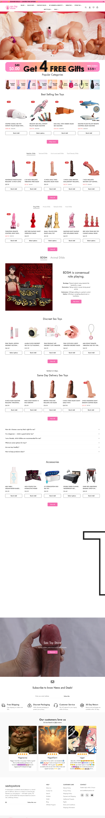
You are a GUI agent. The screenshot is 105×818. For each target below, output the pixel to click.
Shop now (52, 652)
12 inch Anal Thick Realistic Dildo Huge (51, 181)
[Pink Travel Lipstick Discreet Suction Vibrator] (13, 332)
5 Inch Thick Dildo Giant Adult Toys (71, 402)
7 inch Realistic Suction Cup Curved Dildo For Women (90, 181)
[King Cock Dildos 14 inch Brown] (33, 389)
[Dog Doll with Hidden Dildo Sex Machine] (64, 110)
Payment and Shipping (69, 796)
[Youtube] (92, 795)
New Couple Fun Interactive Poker (31, 487)
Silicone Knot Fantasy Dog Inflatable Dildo (71, 232)
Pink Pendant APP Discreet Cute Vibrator (52, 344)
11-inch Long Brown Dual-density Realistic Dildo (71, 181)
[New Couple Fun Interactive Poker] (33, 475)
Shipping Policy (67, 793)
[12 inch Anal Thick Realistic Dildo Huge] (52, 168)
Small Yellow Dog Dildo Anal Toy (50, 232)
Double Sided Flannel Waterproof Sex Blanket (71, 488)
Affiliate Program (51, 805)
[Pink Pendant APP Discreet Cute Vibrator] (52, 332)
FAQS (47, 799)
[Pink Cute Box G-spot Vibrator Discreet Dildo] (71, 332)
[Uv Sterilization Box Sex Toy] (52, 475)
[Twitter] (87, 795)
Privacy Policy (67, 791)
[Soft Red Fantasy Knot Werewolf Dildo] (33, 220)
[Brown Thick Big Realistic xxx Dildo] (52, 389)
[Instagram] (82, 795)
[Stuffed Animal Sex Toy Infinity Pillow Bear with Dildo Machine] (16, 110)
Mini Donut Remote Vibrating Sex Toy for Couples (90, 344)
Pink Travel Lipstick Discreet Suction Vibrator (12, 344)
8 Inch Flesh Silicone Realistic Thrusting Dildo (12, 402)
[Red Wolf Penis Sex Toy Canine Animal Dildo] (91, 220)
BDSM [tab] (43, 257)
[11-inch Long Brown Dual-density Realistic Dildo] (71, 168)
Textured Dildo (43, 153)
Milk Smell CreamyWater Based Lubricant (12, 488)
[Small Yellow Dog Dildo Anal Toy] (52, 220)
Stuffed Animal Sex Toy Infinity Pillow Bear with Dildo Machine (14, 125)
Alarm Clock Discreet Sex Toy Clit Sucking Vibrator (32, 344)
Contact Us (49, 791)
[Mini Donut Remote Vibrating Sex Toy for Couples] (91, 332)
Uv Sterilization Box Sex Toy (51, 487)
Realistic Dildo (31, 153)
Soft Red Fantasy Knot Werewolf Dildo (33, 232)
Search (48, 793)
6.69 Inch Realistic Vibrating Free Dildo (32, 181)
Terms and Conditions (69, 805)
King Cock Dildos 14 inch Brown (31, 402)
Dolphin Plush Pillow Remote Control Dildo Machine (88, 125)
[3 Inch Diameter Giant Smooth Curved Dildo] (91, 389)
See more (76, 301)
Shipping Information (69, 807)
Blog (47, 802)
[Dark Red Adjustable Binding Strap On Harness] (91, 475)
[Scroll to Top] (102, 809)
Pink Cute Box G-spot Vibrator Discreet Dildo (71, 344)
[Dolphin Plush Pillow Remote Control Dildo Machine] (89, 110)
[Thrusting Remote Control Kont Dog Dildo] (13, 220)
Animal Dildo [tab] (57, 257)
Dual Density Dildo (72, 153)
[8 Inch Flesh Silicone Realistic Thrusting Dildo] (14, 389)
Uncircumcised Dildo (57, 153)
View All (52, 361)
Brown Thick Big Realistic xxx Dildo (50, 402)
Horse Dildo (46, 207)
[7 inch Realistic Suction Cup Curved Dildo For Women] (91, 168)
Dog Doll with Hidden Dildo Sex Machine (64, 125)
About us (48, 788)
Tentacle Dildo (58, 207)
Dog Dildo (36, 207)
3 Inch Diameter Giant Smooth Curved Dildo (89, 402)
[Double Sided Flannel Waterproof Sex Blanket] (71, 475)
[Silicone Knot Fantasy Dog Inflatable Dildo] (71, 220)
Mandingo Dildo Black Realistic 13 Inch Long (13, 181)
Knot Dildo (68, 207)
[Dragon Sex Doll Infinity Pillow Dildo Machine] (40, 110)
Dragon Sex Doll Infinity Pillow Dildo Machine (38, 125)
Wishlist (48, 796)
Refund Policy (67, 788)
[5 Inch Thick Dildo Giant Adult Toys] (72, 389)
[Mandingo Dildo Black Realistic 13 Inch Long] (13, 168)
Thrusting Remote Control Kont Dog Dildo (12, 232)
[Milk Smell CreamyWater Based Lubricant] (13, 475)
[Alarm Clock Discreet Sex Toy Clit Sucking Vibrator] (33, 332)
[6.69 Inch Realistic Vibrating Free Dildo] (33, 168)
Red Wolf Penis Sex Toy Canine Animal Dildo (91, 232)
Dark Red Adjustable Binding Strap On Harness (90, 488)
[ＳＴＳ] (11, 7)
